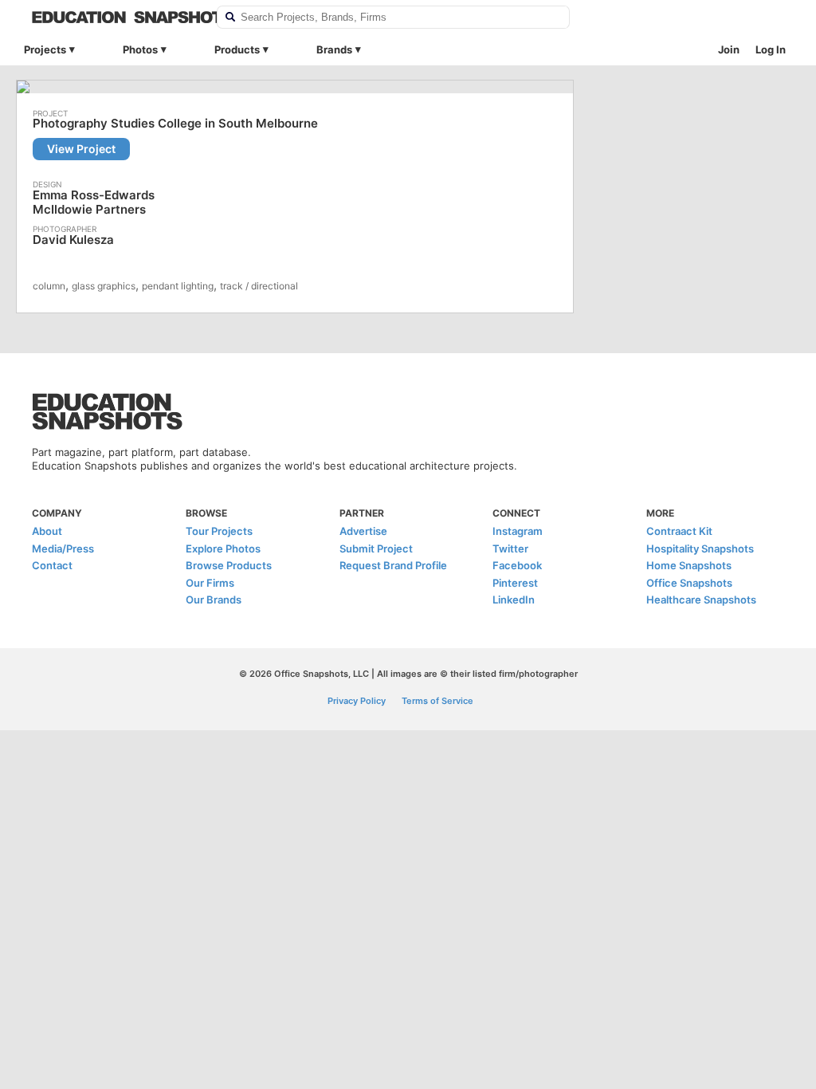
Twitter (510, 548)
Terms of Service (437, 700)
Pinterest (515, 582)
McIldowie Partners (89, 209)
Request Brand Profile (393, 565)
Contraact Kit (679, 531)
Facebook (517, 565)
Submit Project (376, 548)
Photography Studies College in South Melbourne (175, 123)
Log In (770, 49)
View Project (81, 148)
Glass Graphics (103, 286)
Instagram (517, 531)
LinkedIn (513, 599)
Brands (334, 49)
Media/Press (63, 548)
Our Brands (213, 599)
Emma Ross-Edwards (94, 194)
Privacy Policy (357, 700)
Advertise (363, 531)
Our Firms (210, 582)
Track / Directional (259, 286)
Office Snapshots (689, 582)
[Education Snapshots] (114, 17)
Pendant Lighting (178, 286)
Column (49, 286)
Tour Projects (219, 531)
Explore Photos (223, 548)
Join (729, 49)
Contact (52, 565)
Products (237, 49)
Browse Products (229, 565)
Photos (140, 49)
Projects (45, 49)
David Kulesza (73, 239)
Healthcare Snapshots (701, 599)
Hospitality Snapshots (700, 548)
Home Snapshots (689, 565)
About (47, 531)
